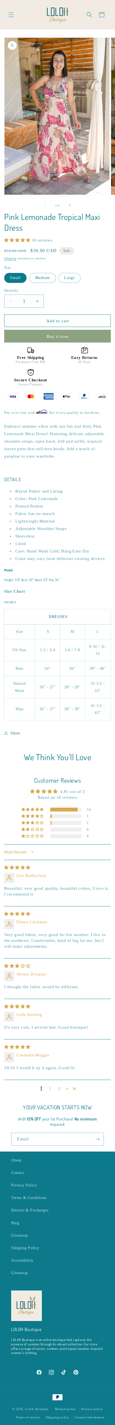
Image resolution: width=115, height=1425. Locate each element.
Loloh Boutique (36, 1409)
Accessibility (22, 1260)
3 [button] (59, 1088)
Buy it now (58, 336)
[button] (11, 15)
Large (69, 278)
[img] (17, 867)
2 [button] (50, 1088)
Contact (17, 1173)
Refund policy (65, 1409)
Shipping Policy (25, 1248)
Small (15, 278)
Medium (42, 278)
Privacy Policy (24, 1185)
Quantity (11, 290)
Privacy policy (92, 1409)
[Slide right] (70, 205)
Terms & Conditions (28, 1198)
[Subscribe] (97, 1139)
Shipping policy (58, 1417)
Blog (15, 1223)
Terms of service (28, 1417)
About (16, 1160)
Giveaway (19, 1235)
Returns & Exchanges (29, 1210)
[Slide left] (45, 205)
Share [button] (15, 733)
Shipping (10, 258)
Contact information (89, 1417)
